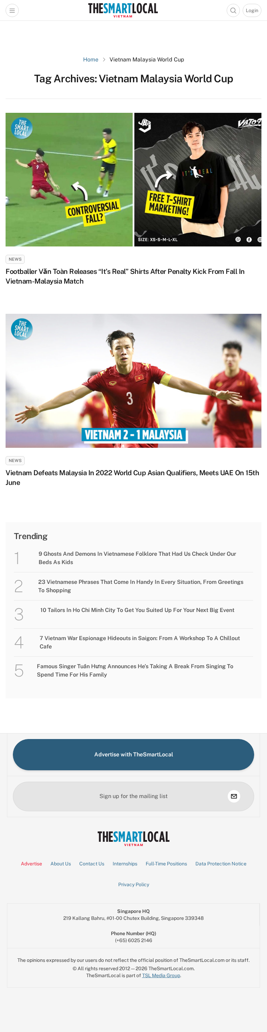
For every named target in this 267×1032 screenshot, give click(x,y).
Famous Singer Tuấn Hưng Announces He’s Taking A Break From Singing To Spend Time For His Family (135, 670)
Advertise (31, 863)
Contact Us (91, 863)
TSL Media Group (161, 975)
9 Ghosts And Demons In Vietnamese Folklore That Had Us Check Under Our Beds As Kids (137, 558)
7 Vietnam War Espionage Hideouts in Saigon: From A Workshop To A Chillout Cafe (140, 642)
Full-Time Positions (166, 863)
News (15, 259)
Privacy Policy (133, 884)
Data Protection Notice (220, 863)
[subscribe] (234, 796)
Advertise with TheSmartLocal (133, 754)
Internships (125, 863)
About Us (60, 863)
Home (90, 59)
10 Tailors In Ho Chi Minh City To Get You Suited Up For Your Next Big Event (137, 610)
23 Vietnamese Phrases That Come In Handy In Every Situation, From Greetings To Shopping (140, 586)
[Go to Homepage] (123, 10)
